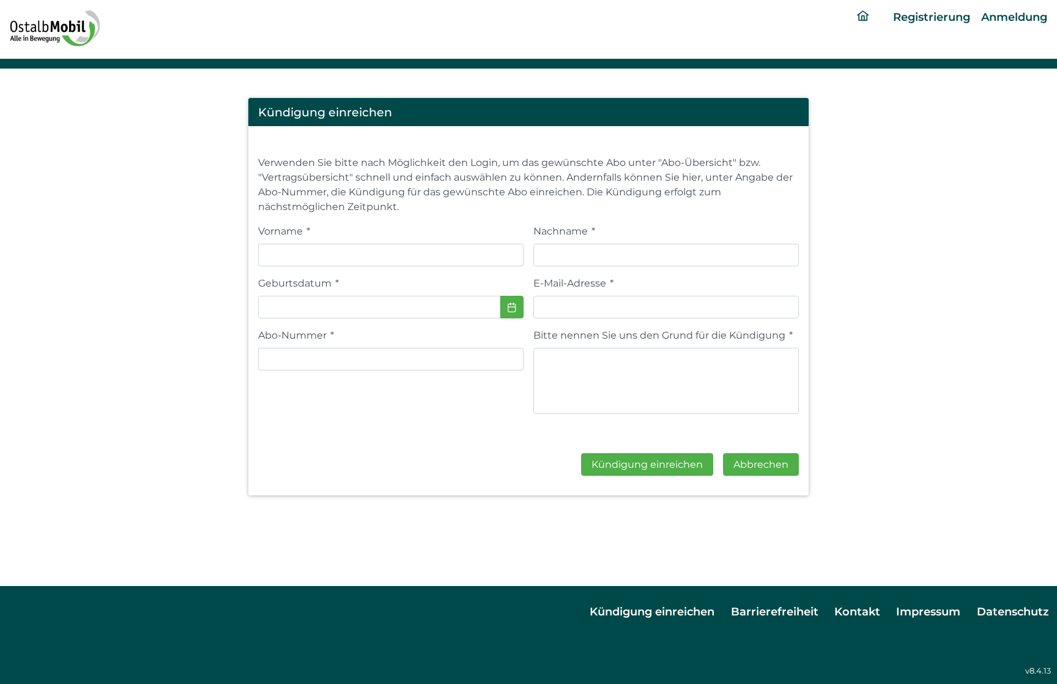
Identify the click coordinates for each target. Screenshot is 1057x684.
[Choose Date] (512, 307)
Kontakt (857, 611)
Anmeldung (1014, 16)
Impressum (928, 611)
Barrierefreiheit (774, 611)
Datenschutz (1013, 611)
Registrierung (931, 16)
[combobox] (379, 307)
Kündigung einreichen (652, 611)
